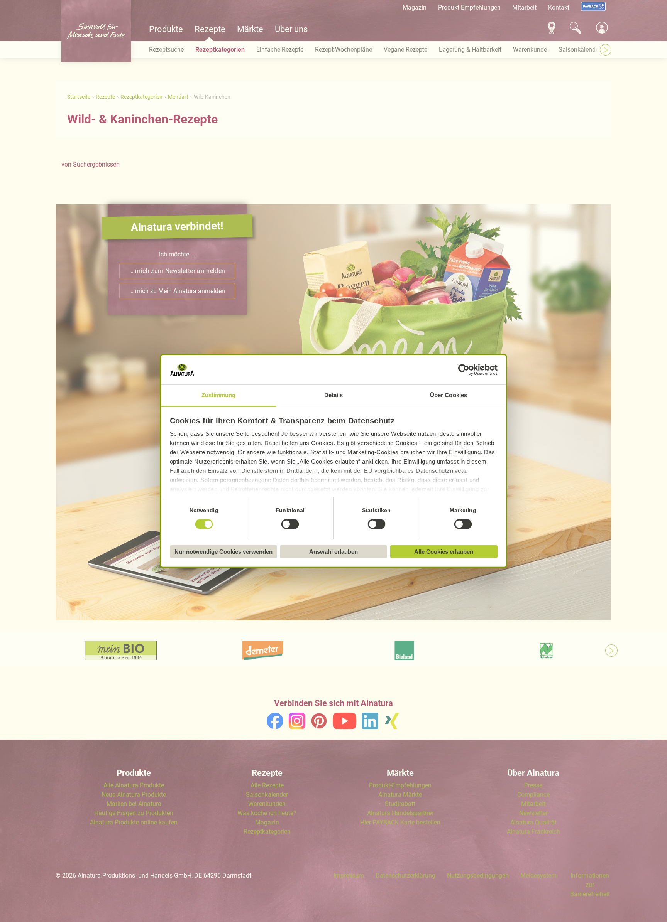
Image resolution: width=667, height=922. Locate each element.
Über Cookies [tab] (448, 395)
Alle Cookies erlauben (443, 551)
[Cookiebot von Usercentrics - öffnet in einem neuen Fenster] (464, 370)
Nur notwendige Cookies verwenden (223, 551)
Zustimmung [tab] (218, 395)
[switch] (290, 524)
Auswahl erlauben (333, 551)
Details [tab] (333, 395)
